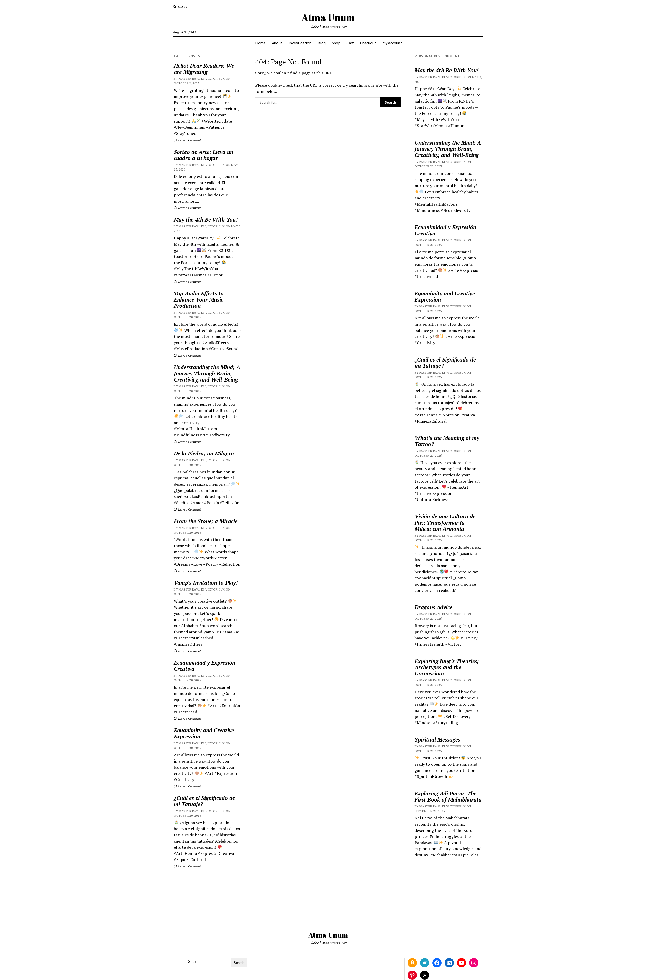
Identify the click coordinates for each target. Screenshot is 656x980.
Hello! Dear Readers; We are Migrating (204, 69)
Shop (336, 42)
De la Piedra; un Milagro (204, 453)
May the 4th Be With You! (206, 219)
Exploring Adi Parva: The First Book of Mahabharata (448, 796)
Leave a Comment (189, 140)
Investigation (300, 42)
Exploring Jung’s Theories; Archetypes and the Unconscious (447, 667)
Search (194, 961)
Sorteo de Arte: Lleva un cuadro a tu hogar (203, 155)
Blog (321, 42)
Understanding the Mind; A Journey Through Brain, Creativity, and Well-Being (207, 373)
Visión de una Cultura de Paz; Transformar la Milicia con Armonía (445, 522)
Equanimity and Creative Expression (204, 733)
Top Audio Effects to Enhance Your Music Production (199, 299)
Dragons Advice (433, 607)
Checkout (368, 42)
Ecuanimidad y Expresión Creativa (204, 665)
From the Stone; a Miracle (206, 521)
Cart (350, 42)
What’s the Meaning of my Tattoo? (447, 441)
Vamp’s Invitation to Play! (206, 582)
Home (260, 42)
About (277, 42)
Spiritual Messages (437, 739)
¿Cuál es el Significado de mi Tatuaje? (204, 801)
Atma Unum (328, 17)
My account (392, 42)
